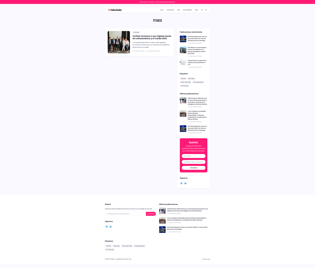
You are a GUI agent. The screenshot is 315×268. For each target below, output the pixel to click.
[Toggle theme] (206, 10)
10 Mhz (184, 78)
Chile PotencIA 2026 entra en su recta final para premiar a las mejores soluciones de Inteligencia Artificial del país (197, 101)
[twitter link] (181, 183)
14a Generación (198, 82)
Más (196, 10)
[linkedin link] (185, 183)
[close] (313, 2)
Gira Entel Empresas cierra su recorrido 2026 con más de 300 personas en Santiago (197, 38)
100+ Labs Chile (186, 82)
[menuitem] (161, 10)
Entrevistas (170, 10)
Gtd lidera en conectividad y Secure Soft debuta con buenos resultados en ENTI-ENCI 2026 (197, 50)
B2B (178, 10)
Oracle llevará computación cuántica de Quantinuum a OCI (197, 62)
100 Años (191, 78)
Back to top (206, 259)
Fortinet (137, 32)
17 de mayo (185, 86)
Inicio (161, 10)
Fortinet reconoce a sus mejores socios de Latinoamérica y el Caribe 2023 (152, 37)
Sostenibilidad (187, 10)
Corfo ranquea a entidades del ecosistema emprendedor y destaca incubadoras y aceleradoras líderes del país (197, 115)
